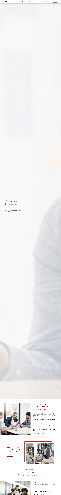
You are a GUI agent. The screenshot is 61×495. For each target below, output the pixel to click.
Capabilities (23, 1)
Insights (29, 1)
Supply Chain (37, 488)
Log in (55, 1)
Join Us (39, 1)
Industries (18, 1)
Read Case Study (10, 456)
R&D (35, 482)
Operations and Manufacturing (42, 491)
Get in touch (45, 1)
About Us (34, 1)
